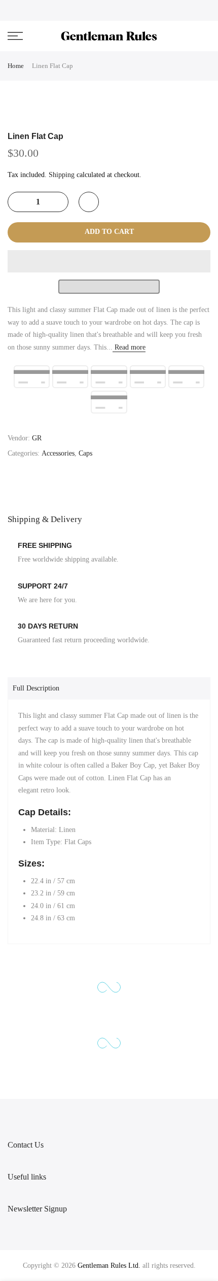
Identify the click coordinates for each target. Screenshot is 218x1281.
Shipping (62, 175)
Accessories (58, 453)
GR (37, 438)
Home (16, 66)
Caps (85, 453)
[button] (109, 261)
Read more (129, 347)
